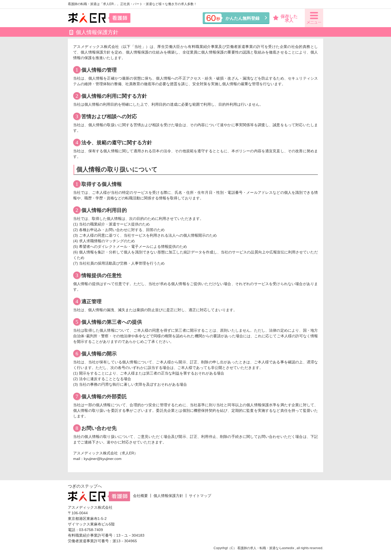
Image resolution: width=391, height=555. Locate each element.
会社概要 (140, 496)
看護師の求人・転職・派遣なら (259, 548)
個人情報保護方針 (168, 496)
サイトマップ (200, 496)
